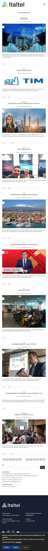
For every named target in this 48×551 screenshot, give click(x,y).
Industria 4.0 (13, 97)
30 (30, 459)
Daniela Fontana (28, 21)
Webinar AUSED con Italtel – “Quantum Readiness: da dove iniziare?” (16, 473)
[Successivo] (44, 459)
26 (16, 459)
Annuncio (23, 17)
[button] (44, 4)
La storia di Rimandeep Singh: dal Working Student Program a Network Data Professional (20, 475)
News (26, 17)
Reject (16, 547)
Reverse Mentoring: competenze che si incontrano (12, 477)
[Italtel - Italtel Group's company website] (13, 4)
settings (18, 542)
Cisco (12, 283)
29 (27, 459)
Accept (6, 547)
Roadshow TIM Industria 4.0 (24, 70)
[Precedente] (4, 459)
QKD (16, 238)
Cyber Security (13, 188)
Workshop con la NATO (24, 290)
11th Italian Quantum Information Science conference (24, 194)
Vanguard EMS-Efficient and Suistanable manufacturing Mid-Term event (24, 393)
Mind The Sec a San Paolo (24, 149)
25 (13, 459)
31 (34, 459)
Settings (25, 547)
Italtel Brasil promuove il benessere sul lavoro (11, 481)
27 (20, 459)
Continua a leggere (24, 93)
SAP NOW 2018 (24, 18)
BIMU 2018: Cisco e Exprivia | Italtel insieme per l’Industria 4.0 (24, 103)
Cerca (3, 464)
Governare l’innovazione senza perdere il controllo (12, 479)
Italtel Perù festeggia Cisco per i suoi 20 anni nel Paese (24, 244)
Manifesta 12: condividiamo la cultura (24, 414)
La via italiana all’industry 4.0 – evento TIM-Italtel (24, 344)
